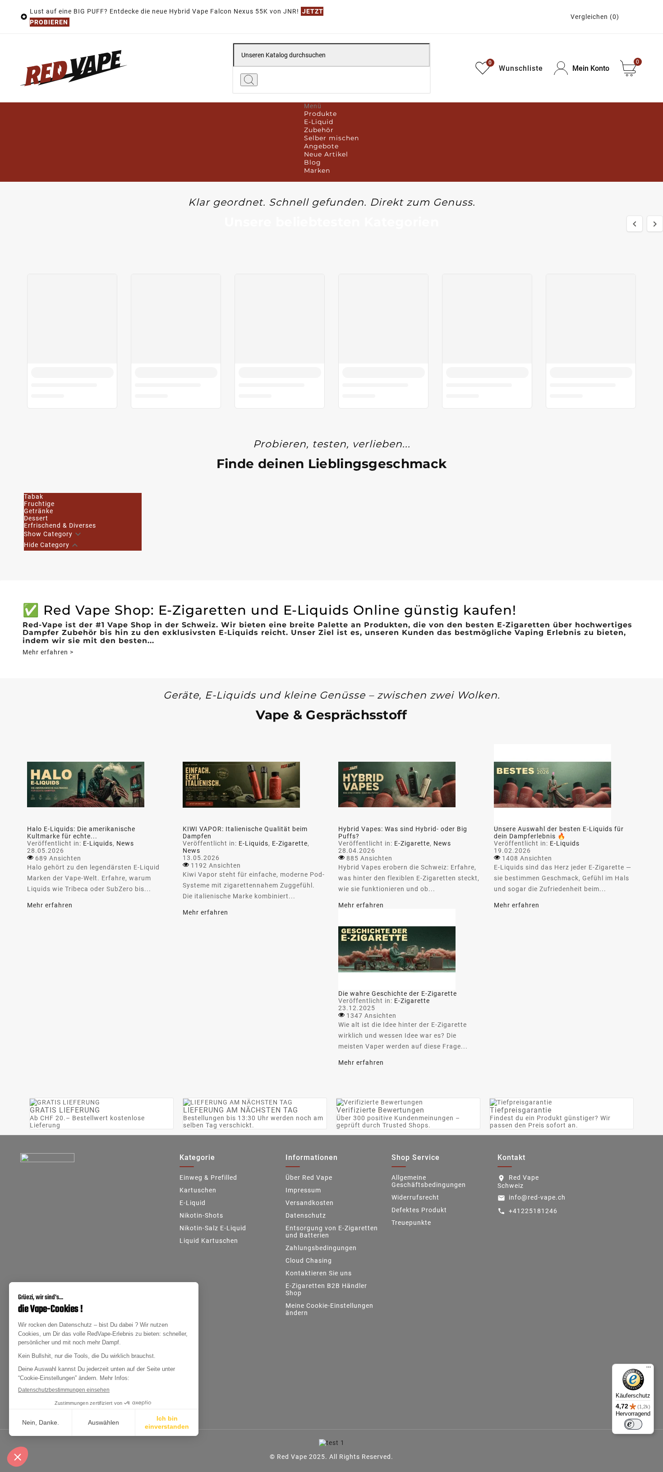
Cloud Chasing (308, 1260)
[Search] (249, 80)
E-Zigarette (290, 843)
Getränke (38, 511)
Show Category (48, 534)
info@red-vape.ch (537, 1197)
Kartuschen (198, 1190)
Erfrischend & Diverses (60, 525)
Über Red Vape (308, 1177)
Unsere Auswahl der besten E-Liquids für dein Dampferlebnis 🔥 (559, 832)
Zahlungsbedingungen (321, 1247)
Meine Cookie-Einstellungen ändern (329, 1309)
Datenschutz (305, 1215)
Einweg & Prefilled (208, 1177)
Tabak (33, 496)
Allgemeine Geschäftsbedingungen (428, 1181)
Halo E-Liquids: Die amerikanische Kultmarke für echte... (81, 832)
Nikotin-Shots (201, 1215)
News (125, 843)
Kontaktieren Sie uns (318, 1273)
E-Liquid (193, 1202)
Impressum (303, 1190)
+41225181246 (533, 1210)
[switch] (633, 1424)
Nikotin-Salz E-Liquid (213, 1228)
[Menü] (648, 1369)
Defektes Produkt (419, 1210)
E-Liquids (98, 843)
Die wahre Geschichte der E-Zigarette (397, 993)
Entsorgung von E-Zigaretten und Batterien (331, 1231)
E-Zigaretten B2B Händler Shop (326, 1289)
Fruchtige (39, 503)
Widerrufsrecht (415, 1197)
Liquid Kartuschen (209, 1240)
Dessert (36, 518)
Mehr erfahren (50, 905)
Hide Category (46, 544)
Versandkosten (309, 1202)
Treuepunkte (411, 1222)
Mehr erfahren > (48, 652)
